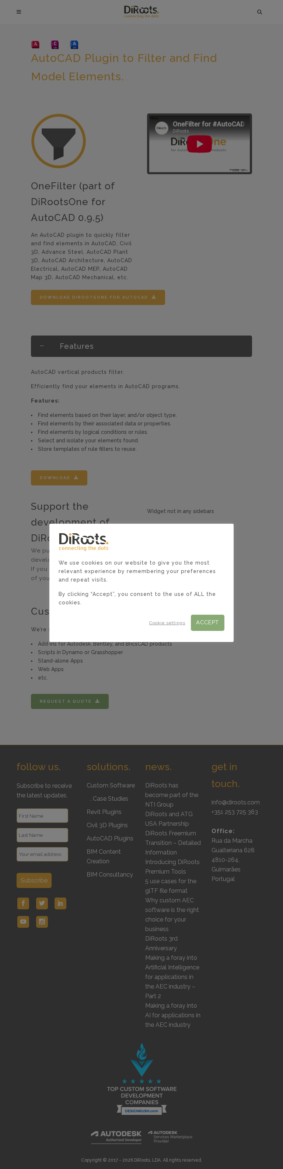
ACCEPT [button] (207, 622)
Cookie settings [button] (167, 622)
